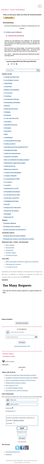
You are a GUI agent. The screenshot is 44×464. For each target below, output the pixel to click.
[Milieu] (11, 2)
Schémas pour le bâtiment (14, 32)
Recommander (10, 248)
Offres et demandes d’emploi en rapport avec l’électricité (22, 262)
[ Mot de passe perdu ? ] (22, 346)
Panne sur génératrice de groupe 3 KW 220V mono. (21, 380)
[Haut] (4, 2)
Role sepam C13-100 (12, 385)
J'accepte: (10, 423)
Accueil (12, 10)
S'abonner (9, 408)
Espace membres (22, 319)
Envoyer (22, 342)
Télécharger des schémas (13, 264)
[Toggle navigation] (40, 6)
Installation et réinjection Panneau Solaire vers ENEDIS (22, 378)
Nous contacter (10, 245)
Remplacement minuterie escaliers (16, 383)
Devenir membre (22, 323)
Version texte (9, 250)
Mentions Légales (11, 253)
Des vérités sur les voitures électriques (17, 390)
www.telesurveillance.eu (13, 452)
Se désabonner (10, 411)
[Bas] (17, 2)
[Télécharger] (8, 64)
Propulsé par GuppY (11, 460)
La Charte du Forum (11, 267)
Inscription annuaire (11, 255)
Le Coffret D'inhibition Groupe (14, 388)
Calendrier (22, 280)
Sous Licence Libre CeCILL (31, 460)
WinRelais (9, 454)
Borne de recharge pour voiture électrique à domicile (21, 375)
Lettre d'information (22, 394)
